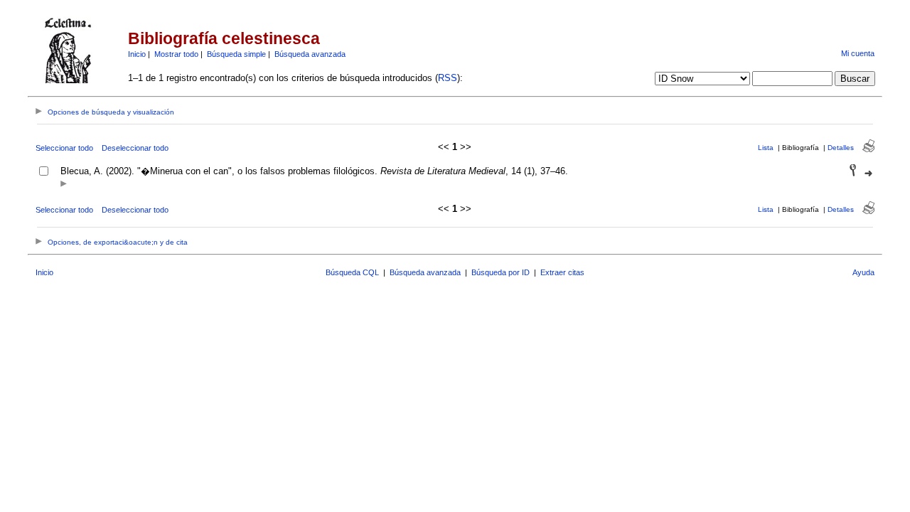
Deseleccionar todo (135, 148)
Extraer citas (562, 272)
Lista (766, 147)
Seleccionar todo (64, 148)
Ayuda (863, 272)
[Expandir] (63, 184)
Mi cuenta (857, 53)
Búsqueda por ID (500, 272)
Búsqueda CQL (352, 272)
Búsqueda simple (236, 54)
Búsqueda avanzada (310, 54)
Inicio (137, 54)
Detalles (841, 147)
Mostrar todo (176, 54)
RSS (447, 78)
